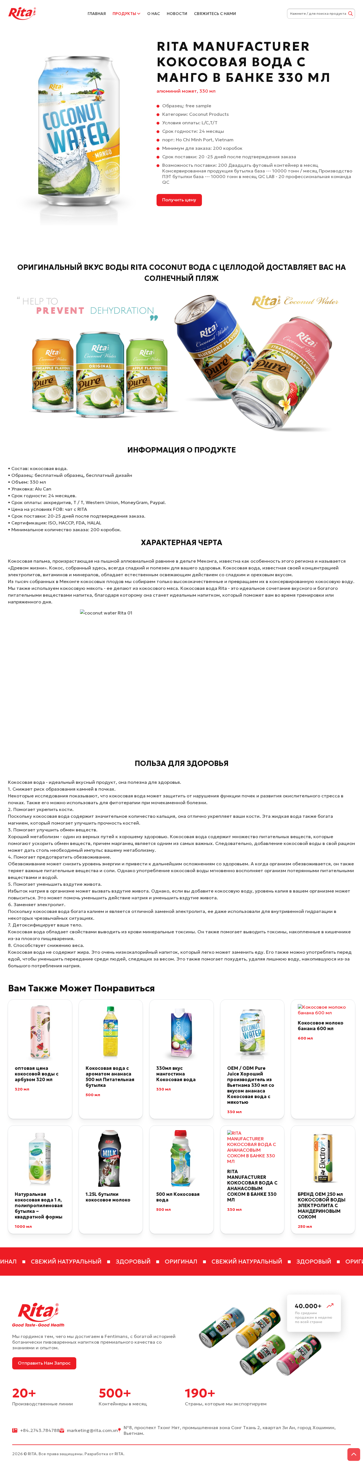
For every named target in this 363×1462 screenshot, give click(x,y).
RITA (32, 1453)
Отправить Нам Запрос (44, 1363)
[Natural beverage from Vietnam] (79, 132)
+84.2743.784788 (40, 1430)
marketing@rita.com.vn (92, 1430)
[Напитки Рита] (22, 13)
